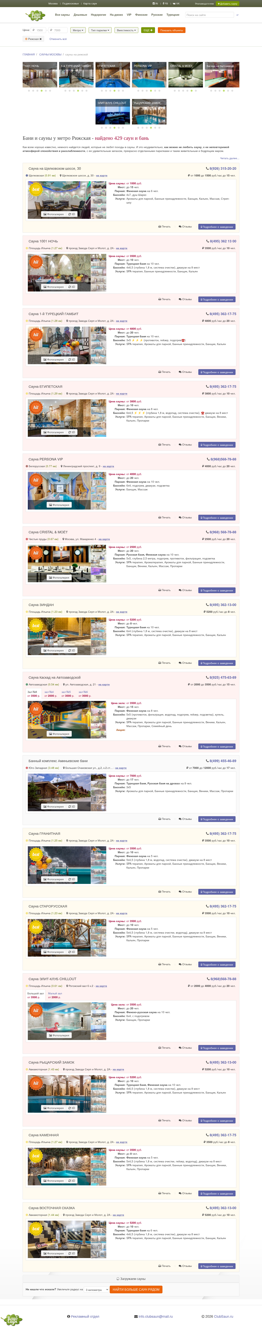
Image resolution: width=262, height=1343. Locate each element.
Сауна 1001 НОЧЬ (43, 240)
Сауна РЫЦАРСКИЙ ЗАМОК (51, 1062)
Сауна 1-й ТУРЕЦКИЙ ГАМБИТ (53, 313)
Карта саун (90, 3)
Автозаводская (43, 684)
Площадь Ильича (45, 248)
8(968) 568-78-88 (223, 531)
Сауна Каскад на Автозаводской (55, 677)
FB (166, 3)
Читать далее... (229, 158)
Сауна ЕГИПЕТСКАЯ (45, 386)
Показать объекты (171, 30)
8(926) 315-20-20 (223, 168)
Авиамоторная (43, 1069)
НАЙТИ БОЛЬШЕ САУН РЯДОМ (136, 1289)
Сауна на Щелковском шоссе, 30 (55, 168)
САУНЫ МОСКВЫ (50, 54)
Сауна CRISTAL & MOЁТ (48, 531)
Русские (157, 14)
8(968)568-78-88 (223, 459)
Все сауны (62, 14)
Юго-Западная (43, 768)
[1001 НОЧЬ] (40, 74)
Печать (166, 226)
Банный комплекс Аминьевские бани (58, 760)
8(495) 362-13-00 (223, 604)
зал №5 (68, 693)
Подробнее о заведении (217, 227)
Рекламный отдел (85, 1316)
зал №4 (50, 693)
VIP (129, 14)
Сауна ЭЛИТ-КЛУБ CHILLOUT (52, 978)
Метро (77, 30)
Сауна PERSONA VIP (46, 458)
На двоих (116, 14)
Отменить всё (58, 39)
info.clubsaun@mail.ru (156, 1316)
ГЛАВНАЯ (29, 54)
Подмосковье (70, 3)
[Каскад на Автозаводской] (222, 74)
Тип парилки (99, 30)
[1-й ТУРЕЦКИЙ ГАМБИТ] (76, 74)
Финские (141, 14)
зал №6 (85, 693)
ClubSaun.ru (223, 1316)
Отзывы (186, 226)
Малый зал (55, 995)
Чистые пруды (43, 539)
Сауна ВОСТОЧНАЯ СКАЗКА (52, 1207)
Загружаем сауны (132, 1278)
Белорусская (42, 466)
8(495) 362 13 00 (223, 241)
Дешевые (80, 14)
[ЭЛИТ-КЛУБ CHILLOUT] (113, 111)
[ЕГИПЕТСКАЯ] (113, 74)
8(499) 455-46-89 (223, 760)
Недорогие (98, 14)
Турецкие (172, 14)
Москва (53, 3)
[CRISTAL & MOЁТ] (185, 74)
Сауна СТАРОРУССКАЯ (48, 905)
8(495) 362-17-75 (223, 313)
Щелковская (42, 175)
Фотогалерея (55, 214)
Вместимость (125, 30)
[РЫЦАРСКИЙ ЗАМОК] (149, 111)
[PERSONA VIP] (149, 74)
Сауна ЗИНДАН (41, 604)
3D (73, 214)
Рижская (33, 39)
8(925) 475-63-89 (223, 677)
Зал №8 (33, 693)
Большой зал (35, 995)
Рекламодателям (204, 3)
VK (177, 3)
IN (156, 3)
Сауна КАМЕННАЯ (44, 1134)
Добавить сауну (228, 3)
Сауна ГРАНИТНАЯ (44, 833)
